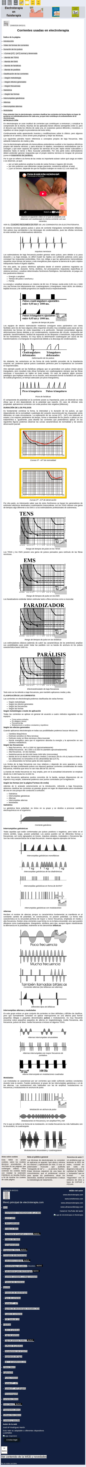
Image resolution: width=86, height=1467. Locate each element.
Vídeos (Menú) (9, 1367)
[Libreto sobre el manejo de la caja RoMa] (38, 5)
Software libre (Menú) (12, 1415)
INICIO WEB (10, 1218)
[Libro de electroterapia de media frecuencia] (21, 5)
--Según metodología (12, 78)
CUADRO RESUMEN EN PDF (24, 224)
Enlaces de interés (12, 1239)
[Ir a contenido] (9, 5)
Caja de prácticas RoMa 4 (16, 1341)
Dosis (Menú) (9, 1404)
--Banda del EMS (10, 62)
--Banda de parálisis (11, 70)
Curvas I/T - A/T (11, 1303)
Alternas (6, 102)
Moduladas (8, 110)
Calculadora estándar (14, 1261)
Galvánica (7, 90)
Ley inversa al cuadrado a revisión (19, 1234)
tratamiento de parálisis (21, 155)
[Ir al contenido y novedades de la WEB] (4, 1453)
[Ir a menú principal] (4, 5)
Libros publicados (12, 1223)
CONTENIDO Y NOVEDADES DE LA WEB (23, 1213)
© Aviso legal (11, 1440)
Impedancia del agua (13, 1357)
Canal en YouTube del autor (71, 1211)
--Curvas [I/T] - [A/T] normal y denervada (20, 53)
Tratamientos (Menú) (12, 1410)
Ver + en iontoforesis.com (15, 1362)
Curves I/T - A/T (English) (15, 1388)
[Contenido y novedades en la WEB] (15, 5)
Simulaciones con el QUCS (16, 1351)
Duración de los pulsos (13, 49)
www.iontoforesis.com (74, 1199)
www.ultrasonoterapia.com (72, 1203)
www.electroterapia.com (73, 1195)
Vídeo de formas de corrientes (16, 45)
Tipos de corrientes (13, 1298)
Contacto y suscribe (11, 1420)
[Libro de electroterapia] (55, 16)
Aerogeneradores (12, 1245)
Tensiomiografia (11, 1394)
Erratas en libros (11, 1229)
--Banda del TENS (11, 57)
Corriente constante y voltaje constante (21, 1277)
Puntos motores (11, 1378)
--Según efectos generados (14, 82)
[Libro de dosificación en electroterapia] (32, 5)
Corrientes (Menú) (10, 1399)
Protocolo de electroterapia (16, 1293)
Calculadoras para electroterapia (19, 1271)
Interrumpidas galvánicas (13, 98)
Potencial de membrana (15, 1282)
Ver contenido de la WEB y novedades (24, 1456)
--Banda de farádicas (12, 66)
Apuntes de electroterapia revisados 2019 (22, 1309)
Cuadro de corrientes (13, 1314)
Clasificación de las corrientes (15, 74)
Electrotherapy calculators (16, 1266)
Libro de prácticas (12, 1330)
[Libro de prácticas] (75, 16)
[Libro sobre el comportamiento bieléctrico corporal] (27, 5)
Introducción (8, 41)
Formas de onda (40, 783)
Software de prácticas (14, 1346)
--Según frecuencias (11, 86)
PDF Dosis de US (12, 1319)
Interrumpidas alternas (12, 106)
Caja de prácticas (12, 1335)
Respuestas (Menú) (11, 1250)
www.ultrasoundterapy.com (72, 1207)
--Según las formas (11, 94)
